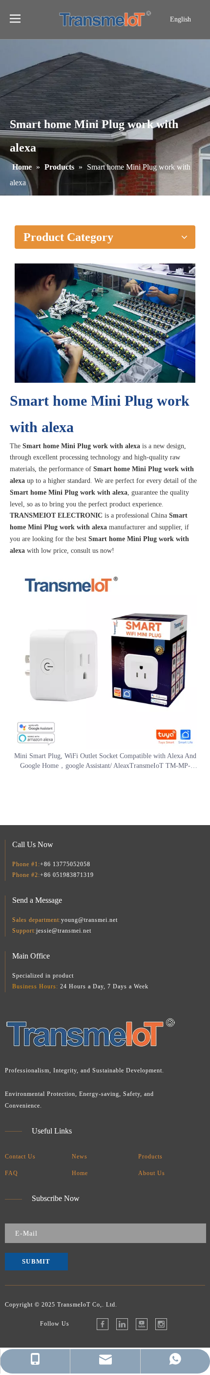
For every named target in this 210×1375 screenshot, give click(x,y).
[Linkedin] (122, 1324)
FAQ (11, 1173)
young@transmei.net (89, 920)
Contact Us (20, 1156)
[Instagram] (161, 1324)
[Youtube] (141, 1324)
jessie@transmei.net (63, 930)
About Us (151, 1173)
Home (80, 1173)
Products (150, 1156)
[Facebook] (102, 1324)
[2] (105, 323)
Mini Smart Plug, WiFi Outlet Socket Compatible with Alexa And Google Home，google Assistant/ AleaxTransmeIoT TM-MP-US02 (105, 761)
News (79, 1156)
